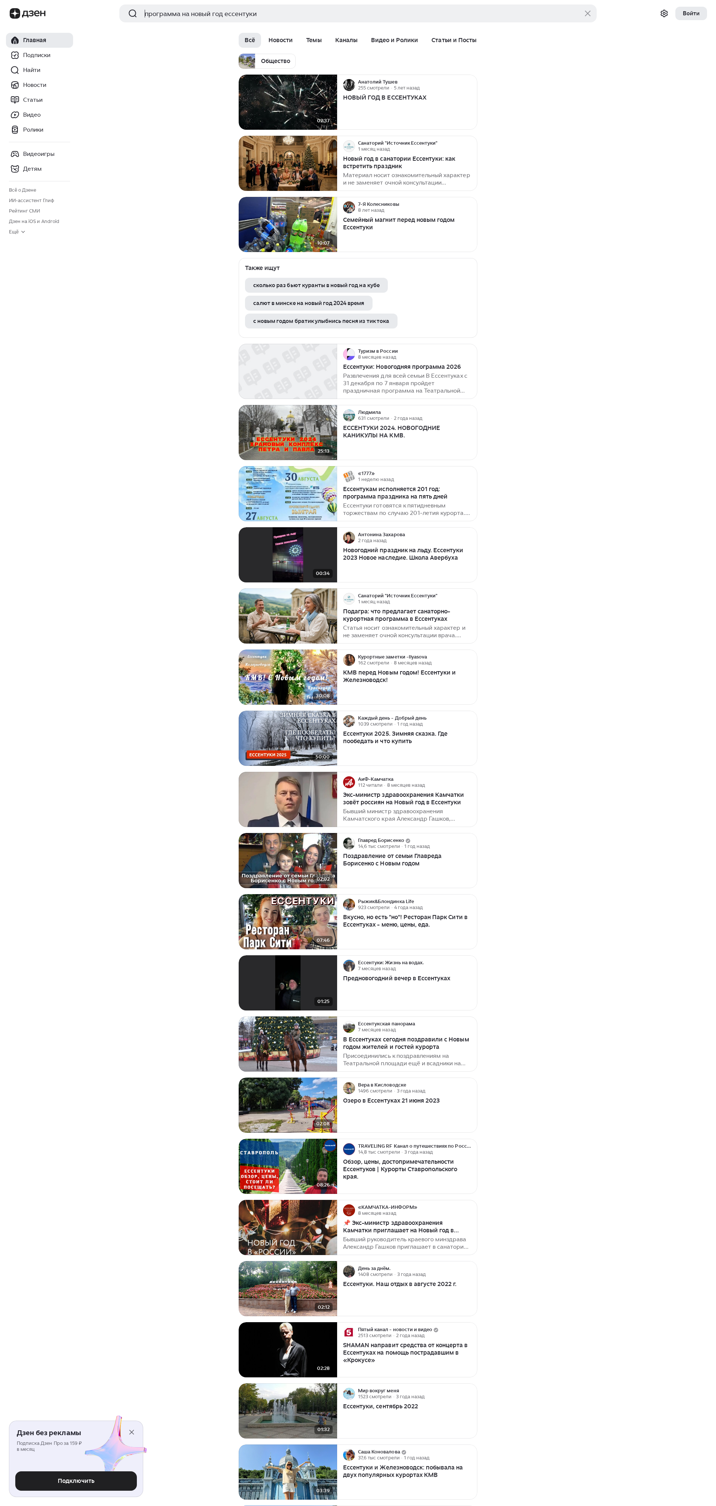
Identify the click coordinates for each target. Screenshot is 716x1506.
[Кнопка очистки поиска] (587, 13)
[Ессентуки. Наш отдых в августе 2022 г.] (288, 1289)
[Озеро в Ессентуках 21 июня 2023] (288, 1105)
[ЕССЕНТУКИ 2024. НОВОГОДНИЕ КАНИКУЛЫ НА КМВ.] (288, 432)
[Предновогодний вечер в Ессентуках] (288, 983)
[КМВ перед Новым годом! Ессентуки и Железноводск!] (288, 677)
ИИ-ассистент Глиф (31, 200)
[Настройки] (664, 13)
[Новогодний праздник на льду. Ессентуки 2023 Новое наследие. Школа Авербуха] (288, 555)
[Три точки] (470, 85)
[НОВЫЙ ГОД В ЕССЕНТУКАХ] (288, 102)
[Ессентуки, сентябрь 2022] (288, 1411)
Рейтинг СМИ (24, 211)
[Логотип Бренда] (15, 13)
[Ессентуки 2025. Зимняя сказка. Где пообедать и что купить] (288, 738)
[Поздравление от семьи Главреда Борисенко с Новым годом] (288, 861)
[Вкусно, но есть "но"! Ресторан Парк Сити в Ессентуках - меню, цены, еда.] (288, 922)
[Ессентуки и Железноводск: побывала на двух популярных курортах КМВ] (288, 1472)
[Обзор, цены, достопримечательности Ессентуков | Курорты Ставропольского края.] (288, 1166)
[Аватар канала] (349, 85)
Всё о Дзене (22, 190)
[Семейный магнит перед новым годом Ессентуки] (288, 224)
